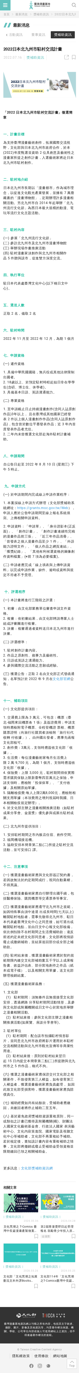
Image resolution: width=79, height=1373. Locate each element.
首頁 (7, 14)
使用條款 (41, 1356)
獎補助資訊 (41, 14)
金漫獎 (46, 1236)
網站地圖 (60, 1356)
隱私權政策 (21, 1356)
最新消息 (21, 14)
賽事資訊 (38, 35)
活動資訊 (16, 35)
